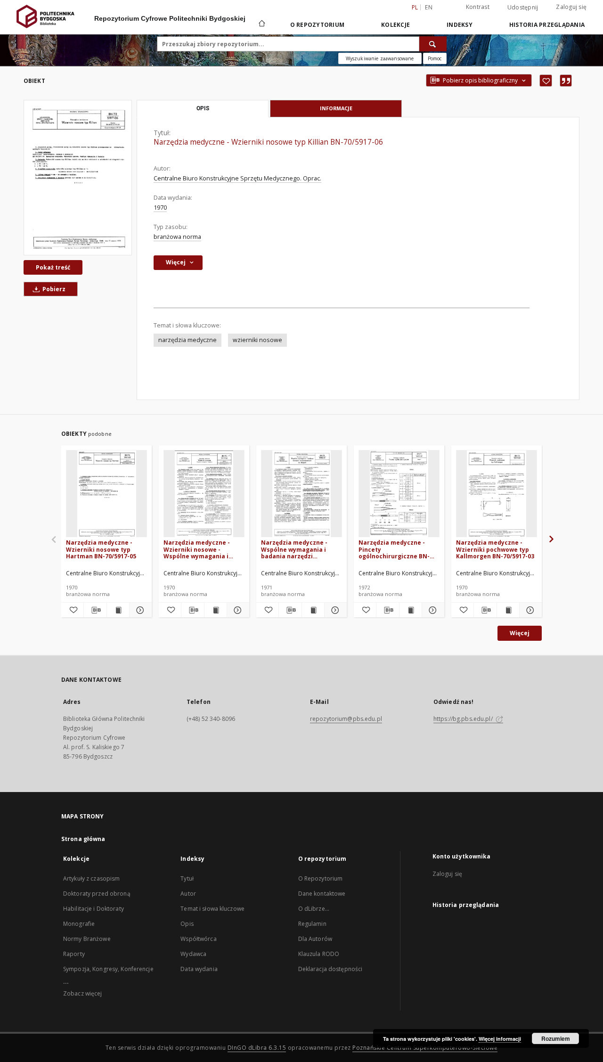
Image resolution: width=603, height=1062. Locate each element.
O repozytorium (317, 25)
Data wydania (198, 969)
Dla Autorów (315, 939)
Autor (188, 894)
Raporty (74, 954)
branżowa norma (177, 237)
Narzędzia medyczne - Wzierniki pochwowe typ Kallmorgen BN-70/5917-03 (495, 549)
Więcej (520, 633)
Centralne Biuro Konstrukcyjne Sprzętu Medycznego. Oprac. (237, 178)
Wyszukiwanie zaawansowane (380, 58)
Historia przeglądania (547, 25)
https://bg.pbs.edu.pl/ (463, 719)
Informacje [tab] (336, 108)
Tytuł (187, 878)
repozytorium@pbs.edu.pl (346, 719)
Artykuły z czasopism (91, 878)
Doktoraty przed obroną (96, 894)
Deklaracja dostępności (330, 969)
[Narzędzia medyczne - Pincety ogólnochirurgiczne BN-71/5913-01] (399, 494)
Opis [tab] (202, 108)
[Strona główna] (261, 24)
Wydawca (193, 954)
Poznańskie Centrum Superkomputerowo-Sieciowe (424, 1048)
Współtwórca (198, 939)
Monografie (79, 924)
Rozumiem (555, 1038)
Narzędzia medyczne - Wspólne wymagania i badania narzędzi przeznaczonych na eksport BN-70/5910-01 (294, 549)
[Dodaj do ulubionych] (545, 80)
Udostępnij (522, 7)
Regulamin (312, 924)
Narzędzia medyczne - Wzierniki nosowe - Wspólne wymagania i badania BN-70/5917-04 (197, 549)
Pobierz (53, 289)
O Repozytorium (320, 878)
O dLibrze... (313, 909)
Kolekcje (395, 25)
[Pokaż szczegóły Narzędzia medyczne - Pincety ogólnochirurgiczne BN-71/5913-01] (432, 610)
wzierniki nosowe (257, 340)
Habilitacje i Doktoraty (93, 909)
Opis (186, 924)
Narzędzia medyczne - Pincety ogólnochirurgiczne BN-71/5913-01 (394, 549)
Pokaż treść (53, 267)
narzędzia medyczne (187, 340)
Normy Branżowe (87, 939)
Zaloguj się (571, 7)
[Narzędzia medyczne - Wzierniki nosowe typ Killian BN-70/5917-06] (78, 177)
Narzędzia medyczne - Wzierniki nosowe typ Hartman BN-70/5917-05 (101, 549)
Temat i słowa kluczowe (212, 909)
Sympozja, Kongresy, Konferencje (108, 969)
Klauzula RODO (319, 954)
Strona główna (83, 839)
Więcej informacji (500, 1038)
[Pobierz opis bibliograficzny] (95, 610)
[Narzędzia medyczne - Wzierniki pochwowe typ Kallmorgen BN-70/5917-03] (496, 494)
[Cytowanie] (566, 80)
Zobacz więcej (82, 993)
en (428, 7)
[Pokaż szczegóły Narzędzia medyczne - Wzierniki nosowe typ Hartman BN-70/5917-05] (139, 610)
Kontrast (477, 7)
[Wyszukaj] (433, 43)
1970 (160, 208)
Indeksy (460, 25)
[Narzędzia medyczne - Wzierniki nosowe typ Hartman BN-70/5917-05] (106, 494)
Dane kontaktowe (322, 894)
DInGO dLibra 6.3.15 (257, 1048)
